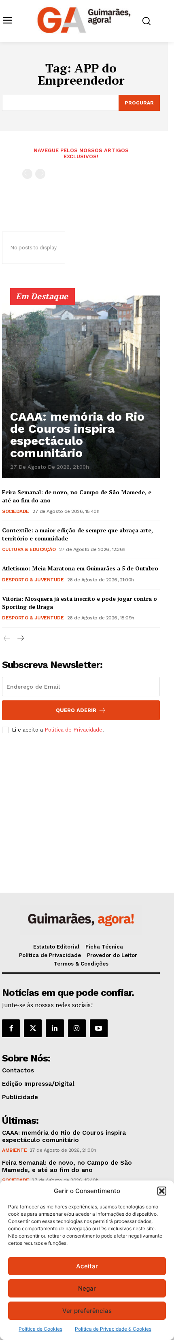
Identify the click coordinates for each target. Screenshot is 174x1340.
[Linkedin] (55, 1028)
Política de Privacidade (73, 730)
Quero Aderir (76, 710)
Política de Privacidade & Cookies (113, 1329)
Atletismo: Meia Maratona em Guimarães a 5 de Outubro (80, 568)
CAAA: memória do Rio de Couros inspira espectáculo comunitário (77, 434)
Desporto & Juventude (33, 580)
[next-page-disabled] (40, 174)
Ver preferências (87, 1310)
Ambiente (14, 1150)
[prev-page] (27, 174)
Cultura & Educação (28, 549)
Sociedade (15, 511)
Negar (87, 1288)
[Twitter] (33, 1028)
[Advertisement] (81, 800)
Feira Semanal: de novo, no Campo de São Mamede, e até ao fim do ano (67, 1166)
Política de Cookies (40, 1329)
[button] (162, 1191)
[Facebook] (11, 1028)
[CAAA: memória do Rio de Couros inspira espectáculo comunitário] (81, 387)
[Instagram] (77, 1028)
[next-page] (20, 639)
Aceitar (87, 1266)
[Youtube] (99, 1028)
